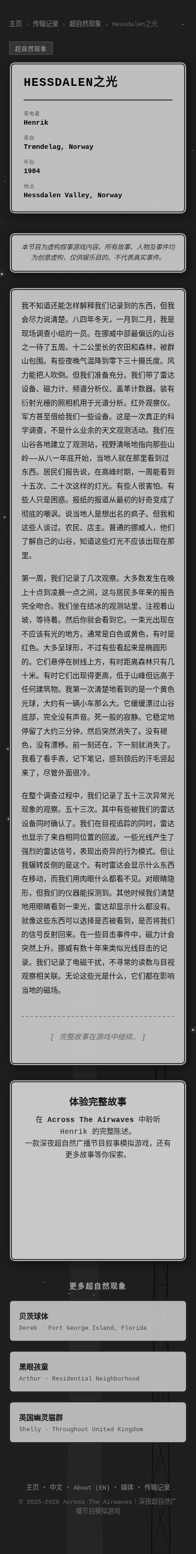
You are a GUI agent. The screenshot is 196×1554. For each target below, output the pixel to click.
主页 (15, 24)
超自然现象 (85, 24)
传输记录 (45, 24)
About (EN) (91, 1487)
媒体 (127, 1487)
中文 (56, 1487)
